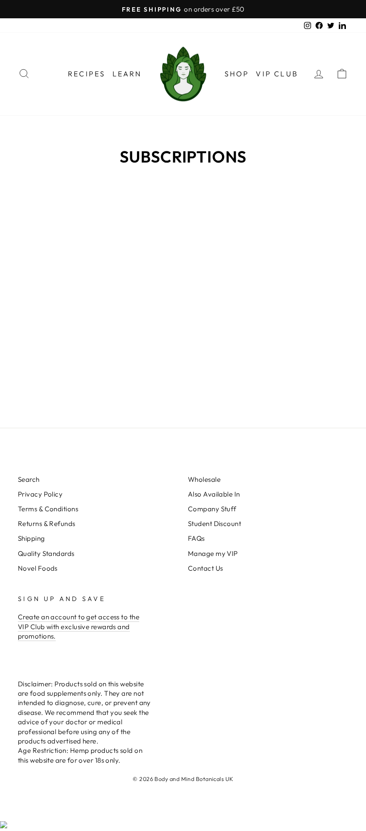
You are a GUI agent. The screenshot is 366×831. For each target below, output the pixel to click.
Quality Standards (46, 553)
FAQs (196, 538)
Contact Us (205, 568)
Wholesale (204, 479)
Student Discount (214, 523)
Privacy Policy (40, 494)
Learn (127, 73)
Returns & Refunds (46, 523)
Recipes (86, 73)
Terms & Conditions (48, 509)
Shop (237, 73)
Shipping (31, 538)
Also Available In (214, 494)
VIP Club (277, 73)
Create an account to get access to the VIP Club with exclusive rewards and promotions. (78, 626)
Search (29, 479)
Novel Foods (38, 568)
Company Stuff (212, 509)
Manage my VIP (213, 553)
